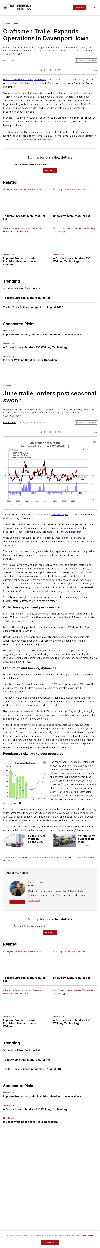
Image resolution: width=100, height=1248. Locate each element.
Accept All (50, 1243)
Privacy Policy (87, 1235)
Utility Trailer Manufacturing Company (24, 79)
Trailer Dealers (10, 23)
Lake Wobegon (59, 514)
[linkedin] (45, 70)
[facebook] (40, 70)
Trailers (7, 385)
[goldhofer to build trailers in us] (64, 840)
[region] (50, 1239)
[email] (59, 70)
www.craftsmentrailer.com (37, 139)
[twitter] (50, 70)
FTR (57, 531)
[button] (5, 8)
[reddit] (54, 70)
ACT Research (73, 531)
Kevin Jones (9, 422)
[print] (95, 70)
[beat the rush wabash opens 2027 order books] (14, 840)
